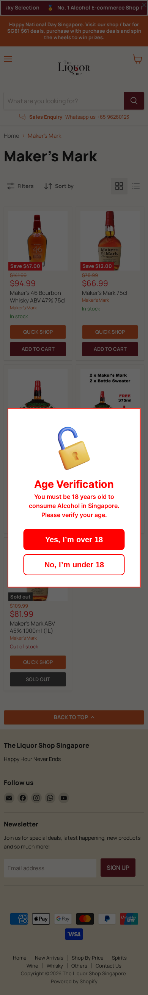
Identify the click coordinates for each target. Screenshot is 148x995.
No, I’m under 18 (74, 564)
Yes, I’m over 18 (74, 539)
